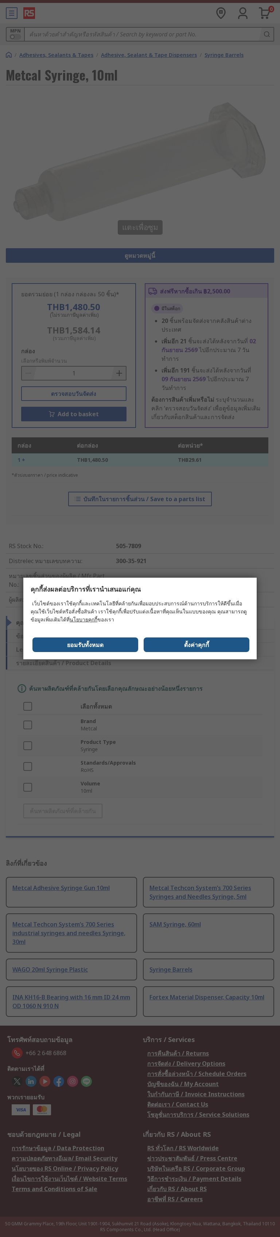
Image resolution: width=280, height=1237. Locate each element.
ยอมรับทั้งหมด (85, 645)
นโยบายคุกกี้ (83, 619)
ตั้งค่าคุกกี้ (196, 645)
